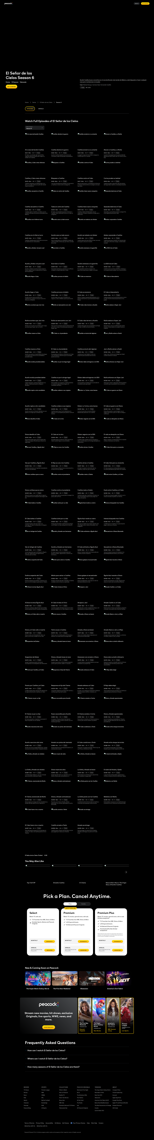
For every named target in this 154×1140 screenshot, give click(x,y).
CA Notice (58, 1123)
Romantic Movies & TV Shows (67, 1105)
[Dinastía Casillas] (64, 873)
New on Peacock (63, 1092)
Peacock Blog (27, 1108)
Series (34, 102)
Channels (26, 1102)
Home (27, 102)
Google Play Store (117, 1100)
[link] (37, 847)
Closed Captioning (117, 1092)
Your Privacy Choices (79, 1123)
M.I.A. (78, 1092)
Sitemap (26, 1105)
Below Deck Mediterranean (102, 1102)
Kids (25, 1097)
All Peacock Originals (82, 1108)
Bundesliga (44, 1102)
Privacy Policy (40, 1123)
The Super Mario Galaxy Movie (103, 1090)
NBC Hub (61, 1102)
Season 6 (59, 102)
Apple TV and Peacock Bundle (120, 1102)
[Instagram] (127, 1122)
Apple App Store (117, 1097)
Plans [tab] (70, 904)
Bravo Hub (62, 1100)
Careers (101, 1123)
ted (78, 1105)
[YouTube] (123, 1122)
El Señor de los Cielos (46, 102)
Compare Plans (116, 1090)
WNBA (43, 1095)
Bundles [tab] (83, 904)
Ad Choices (65, 1123)
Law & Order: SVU (99, 1110)
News (25, 1095)
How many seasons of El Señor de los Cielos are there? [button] (53, 1067)
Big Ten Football (45, 1100)
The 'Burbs (79, 1102)
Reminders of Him (99, 1092)
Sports (25, 1100)
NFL (42, 1097)
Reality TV (62, 1095)
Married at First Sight (82, 1090)
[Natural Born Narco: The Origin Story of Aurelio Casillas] (117, 873)
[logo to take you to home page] (8, 4)
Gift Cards (115, 1108)
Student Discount (117, 1105)
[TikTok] (119, 1122)
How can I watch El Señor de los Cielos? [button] (46, 1050)
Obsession (97, 1097)
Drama (8, 82)
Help (88, 1123)
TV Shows (26, 1090)
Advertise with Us (30, 1126)
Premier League (45, 1090)
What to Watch (63, 1090)
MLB (42, 1105)
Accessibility (49, 1123)
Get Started (145, 3)
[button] (38, 978)
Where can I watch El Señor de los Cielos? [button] (47, 1058)
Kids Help (94, 1123)
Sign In (137, 3)
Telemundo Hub (63, 1108)
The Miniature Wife (82, 1095)
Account (115, 1095)
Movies (26, 1092)
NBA (42, 1092)
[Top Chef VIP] (38, 873)
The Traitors (80, 1097)
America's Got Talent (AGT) (102, 1100)
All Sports (44, 1108)
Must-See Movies (64, 1097)
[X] (114, 1126)
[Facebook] (114, 1122)
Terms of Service (29, 1123)
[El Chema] (90, 873)
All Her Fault (80, 1100)
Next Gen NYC (98, 1095)
